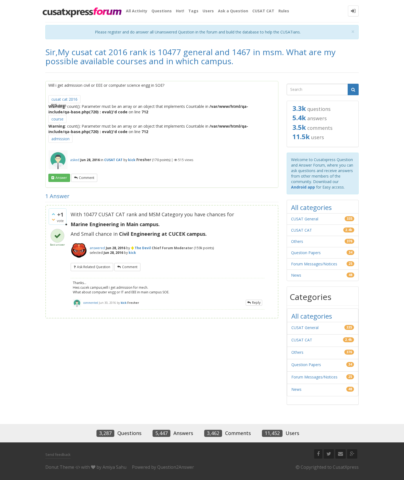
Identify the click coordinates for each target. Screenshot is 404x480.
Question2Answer (175, 467)
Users (208, 10)
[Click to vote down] (53, 219)
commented (90, 303)
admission (60, 138)
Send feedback (58, 454)
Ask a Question (233, 10)
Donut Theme (59, 467)
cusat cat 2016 (64, 99)
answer (61, 177)
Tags (193, 10)
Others (297, 241)
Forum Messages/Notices (314, 263)
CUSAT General (304, 218)
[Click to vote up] (53, 214)
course (57, 119)
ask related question (93, 267)
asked (74, 160)
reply (256, 302)
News (296, 275)
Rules (283, 10)
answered (97, 248)
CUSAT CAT (263, 10)
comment (86, 177)
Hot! (180, 10)
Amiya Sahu (114, 467)
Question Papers (306, 252)
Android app (303, 187)
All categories (311, 207)
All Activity (136, 10)
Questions (161, 10)
